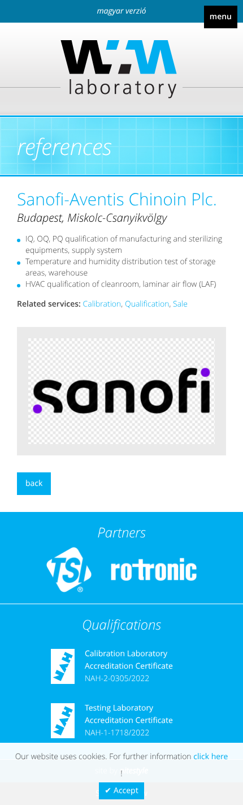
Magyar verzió (121, 11)
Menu (221, 16)
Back (33, 483)
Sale (180, 304)
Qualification (147, 304)
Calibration (102, 304)
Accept (126, 790)
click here (210, 756)
